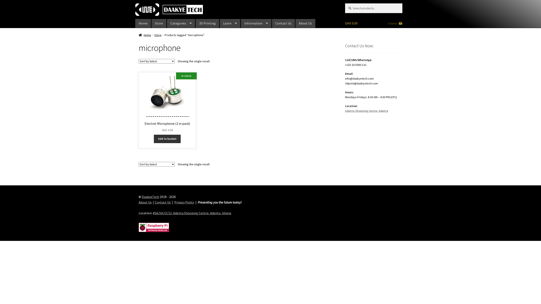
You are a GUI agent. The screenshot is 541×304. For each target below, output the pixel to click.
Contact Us (283, 23)
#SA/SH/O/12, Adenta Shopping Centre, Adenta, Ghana (192, 213)
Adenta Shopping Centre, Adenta (366, 111)
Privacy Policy (184, 202)
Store (159, 23)
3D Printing (207, 23)
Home (143, 23)
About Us (305, 23)
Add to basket (167, 139)
